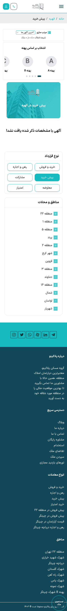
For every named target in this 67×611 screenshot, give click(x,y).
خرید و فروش (47, 167)
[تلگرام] (53, 334)
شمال (49, 293)
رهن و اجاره (20, 167)
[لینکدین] (45, 334)
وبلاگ (61, 422)
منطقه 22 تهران (54, 552)
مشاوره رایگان (56, 440)
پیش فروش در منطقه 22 (49, 510)
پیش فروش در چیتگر (51, 516)
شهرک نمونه (57, 586)
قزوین (48, 261)
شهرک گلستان (56, 569)
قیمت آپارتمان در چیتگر (50, 522)
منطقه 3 (46, 269)
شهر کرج (47, 253)
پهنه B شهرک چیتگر (52, 592)
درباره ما (59, 428)
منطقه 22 (46, 214)
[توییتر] (21, 334)
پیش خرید (47, 177)
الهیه (52, 19)
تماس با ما (57, 434)
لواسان (48, 301)
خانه (61, 19)
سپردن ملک (57, 457)
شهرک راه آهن (56, 575)
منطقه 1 (47, 221)
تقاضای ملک (56, 451)
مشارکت (20, 177)
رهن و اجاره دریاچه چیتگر (48, 527)
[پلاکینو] (38, 6)
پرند (50, 237)
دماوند (48, 277)
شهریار (48, 308)
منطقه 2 (47, 245)
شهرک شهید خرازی (53, 557)
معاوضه (47, 188)
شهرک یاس (57, 580)
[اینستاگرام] (14, 334)
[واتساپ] (29, 334)
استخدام (59, 445)
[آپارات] (37, 334)
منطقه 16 (46, 285)
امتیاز (19, 188)
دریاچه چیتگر (56, 563)
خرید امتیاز (57, 504)
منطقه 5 (47, 229)
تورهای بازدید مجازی (52, 463)
